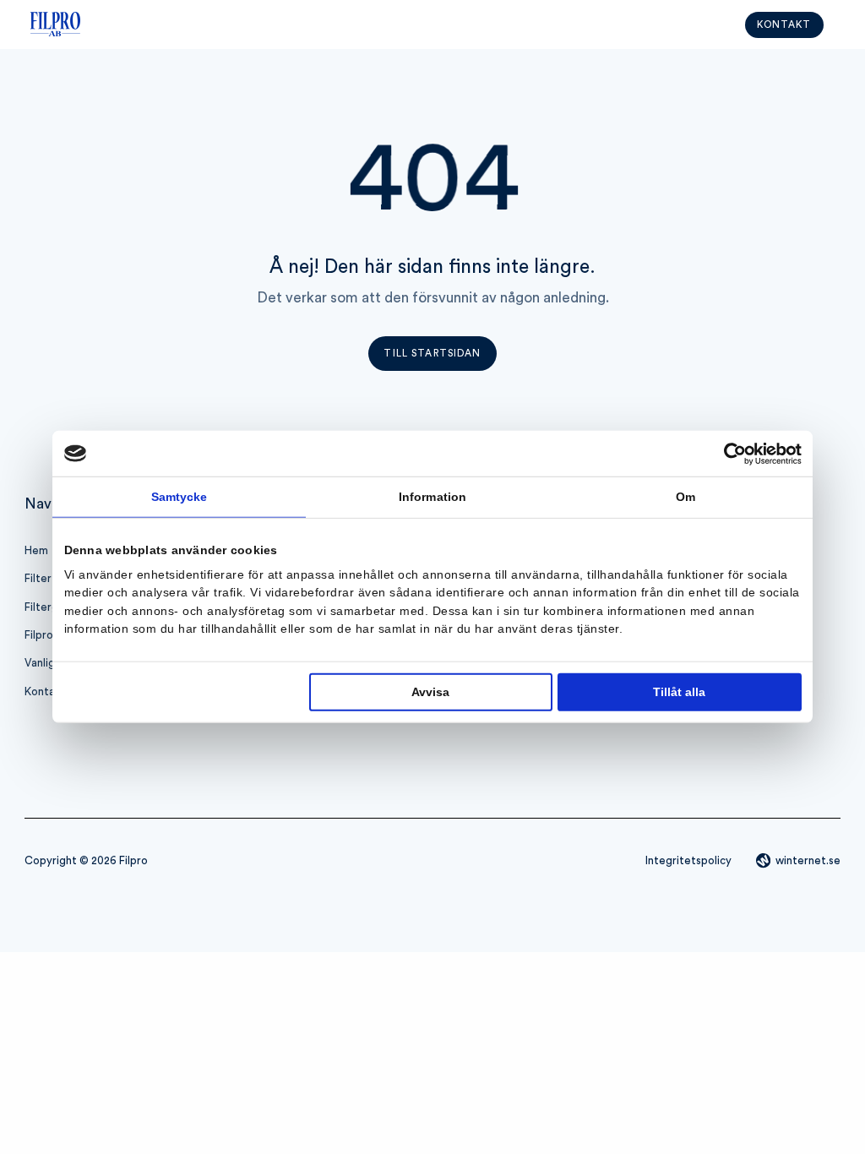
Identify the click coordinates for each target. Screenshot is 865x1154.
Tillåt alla (679, 692)
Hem (36, 551)
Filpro (38, 635)
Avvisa (430, 692)
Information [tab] (432, 496)
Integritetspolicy (688, 861)
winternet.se (808, 861)
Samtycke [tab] (179, 496)
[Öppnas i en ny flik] (728, 453)
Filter (38, 579)
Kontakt (784, 25)
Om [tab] (685, 496)
